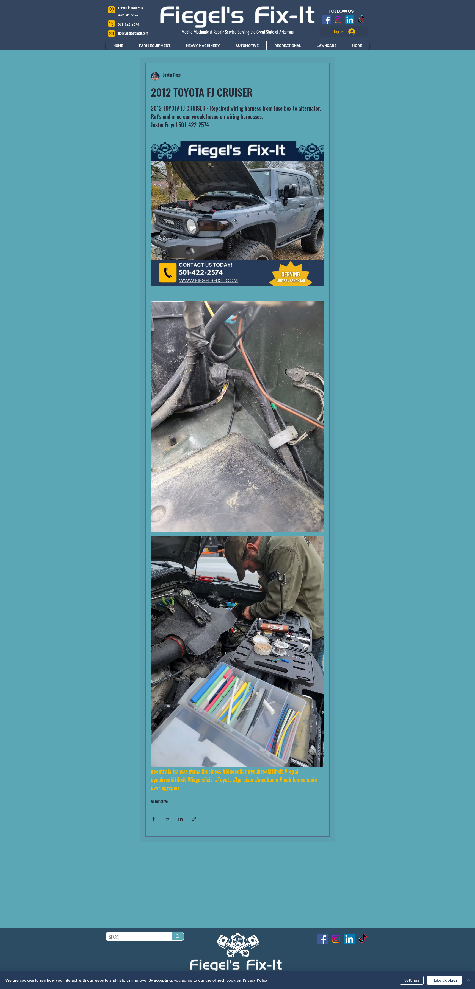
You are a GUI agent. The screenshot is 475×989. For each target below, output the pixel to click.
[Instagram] (338, 20)
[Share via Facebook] (153, 818)
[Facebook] (327, 20)
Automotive (159, 801)
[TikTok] (360, 20)
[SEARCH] (177, 936)
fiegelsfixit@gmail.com (133, 33)
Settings (411, 980)
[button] (356, 45)
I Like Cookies (444, 980)
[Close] (468, 980)
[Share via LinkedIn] (180, 818)
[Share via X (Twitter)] (167, 818)
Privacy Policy (255, 980)
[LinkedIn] (349, 20)
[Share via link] (194, 818)
